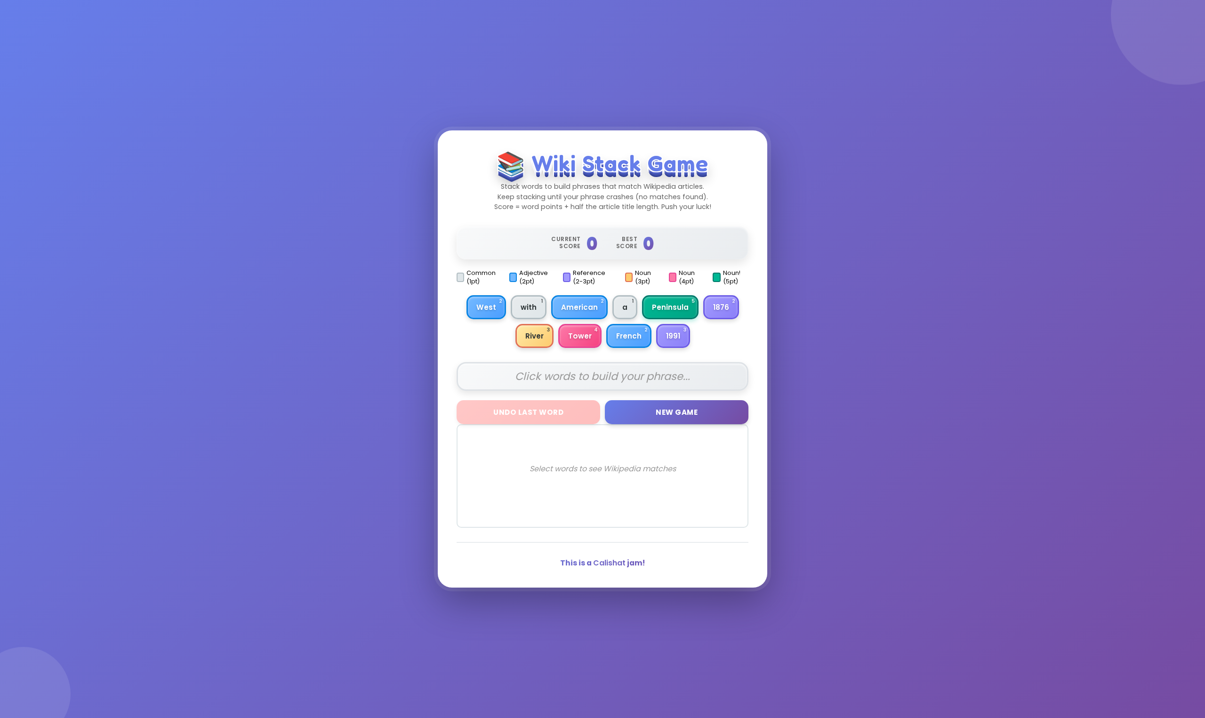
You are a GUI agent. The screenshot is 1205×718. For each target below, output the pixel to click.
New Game (677, 412)
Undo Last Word (528, 412)
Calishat (609, 562)
